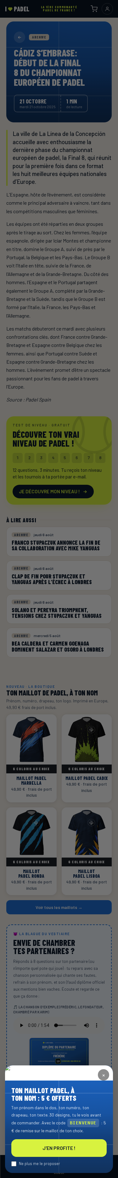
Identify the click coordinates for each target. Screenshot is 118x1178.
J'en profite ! (59, 1148)
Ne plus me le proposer (39, 1163)
